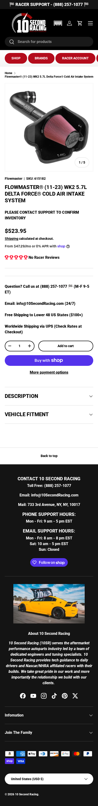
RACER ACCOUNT (75, 58)
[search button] (10, 42)
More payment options (49, 372)
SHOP (15, 58)
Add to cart (66, 346)
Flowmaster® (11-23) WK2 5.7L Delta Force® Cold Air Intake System (49, 76)
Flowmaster (13, 178)
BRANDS (41, 58)
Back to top (49, 456)
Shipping (11, 238)
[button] (58, 23)
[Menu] (90, 23)
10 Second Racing (26, 794)
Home (8, 73)
